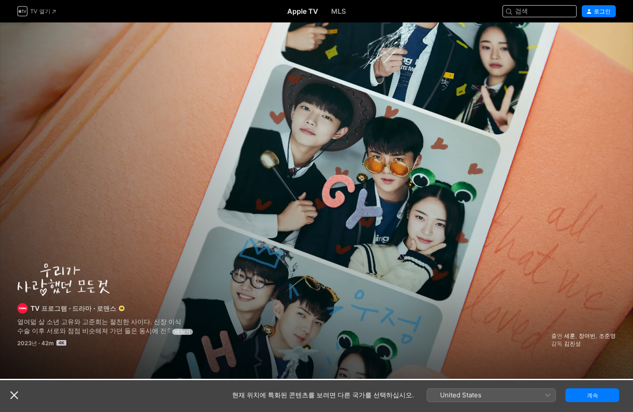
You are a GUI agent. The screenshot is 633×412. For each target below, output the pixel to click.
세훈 (569, 335)
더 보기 (182, 332)
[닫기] (14, 395)
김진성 (572, 343)
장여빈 (587, 335)
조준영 (607, 335)
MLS (338, 11)
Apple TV (302, 11)
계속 (592, 395)
